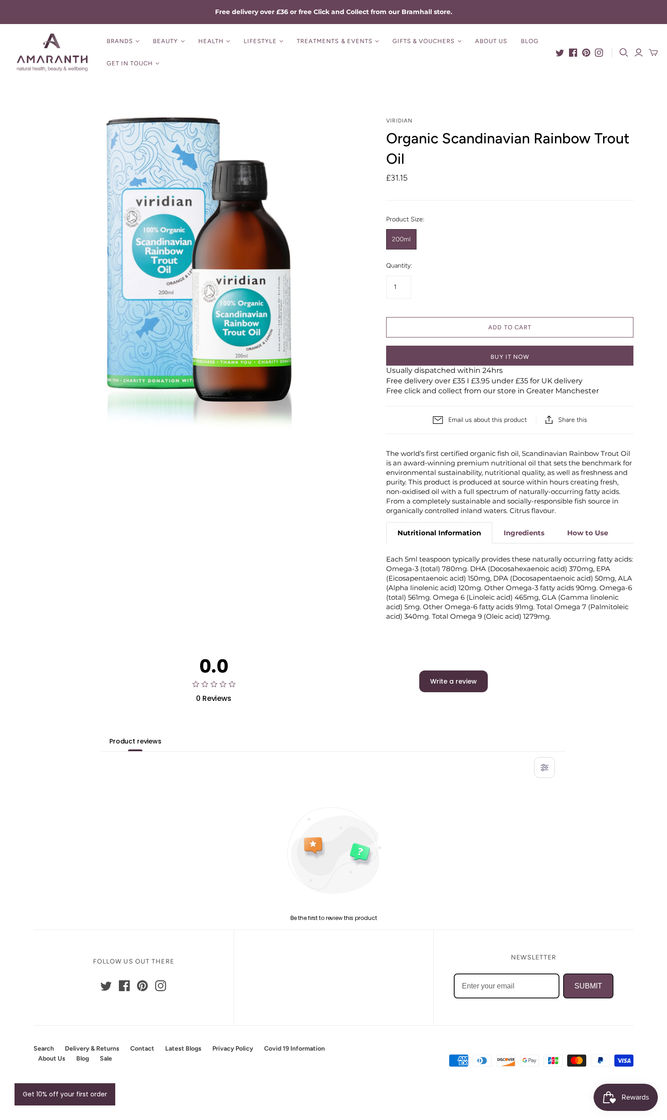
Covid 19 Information (294, 1048)
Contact (142, 1048)
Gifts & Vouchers (423, 41)
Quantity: (399, 265)
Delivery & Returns (92, 1048)
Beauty (165, 41)
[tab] (439, 532)
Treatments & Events (335, 41)
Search (44, 1048)
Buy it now (509, 356)
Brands (120, 41)
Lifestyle (260, 41)
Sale (106, 1058)
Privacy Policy (232, 1048)
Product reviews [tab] (135, 741)
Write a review (453, 681)
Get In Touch (130, 63)
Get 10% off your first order (65, 1094)
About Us (491, 41)
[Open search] (623, 52)
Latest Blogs (183, 1048)
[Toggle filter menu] (544, 767)
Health (211, 41)
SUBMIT (588, 986)
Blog (530, 41)
